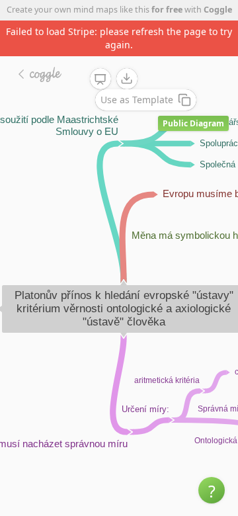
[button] (211, 490)
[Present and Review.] (100, 79)
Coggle (218, 9)
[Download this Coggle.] (127, 78)
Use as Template (136, 99)
